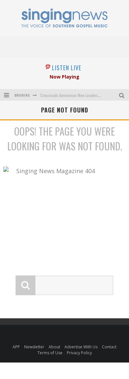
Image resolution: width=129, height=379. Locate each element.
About (54, 347)
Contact (109, 347)
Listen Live (66, 67)
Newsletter (34, 347)
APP (16, 347)
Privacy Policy (79, 353)
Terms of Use (50, 353)
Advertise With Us (81, 347)
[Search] (122, 95)
